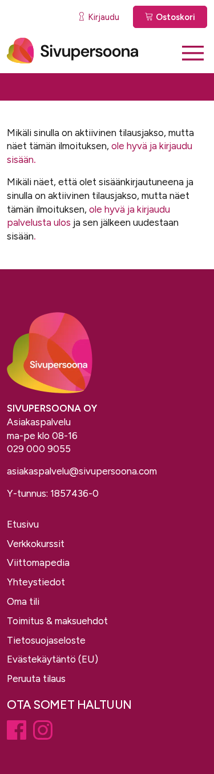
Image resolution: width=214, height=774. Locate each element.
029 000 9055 (39, 448)
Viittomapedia (38, 562)
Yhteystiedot (36, 582)
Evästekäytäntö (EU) (52, 659)
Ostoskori (174, 17)
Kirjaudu (102, 17)
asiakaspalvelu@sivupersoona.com (82, 471)
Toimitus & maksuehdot (57, 621)
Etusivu (23, 524)
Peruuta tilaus (36, 678)
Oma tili (23, 601)
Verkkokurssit (35, 543)
